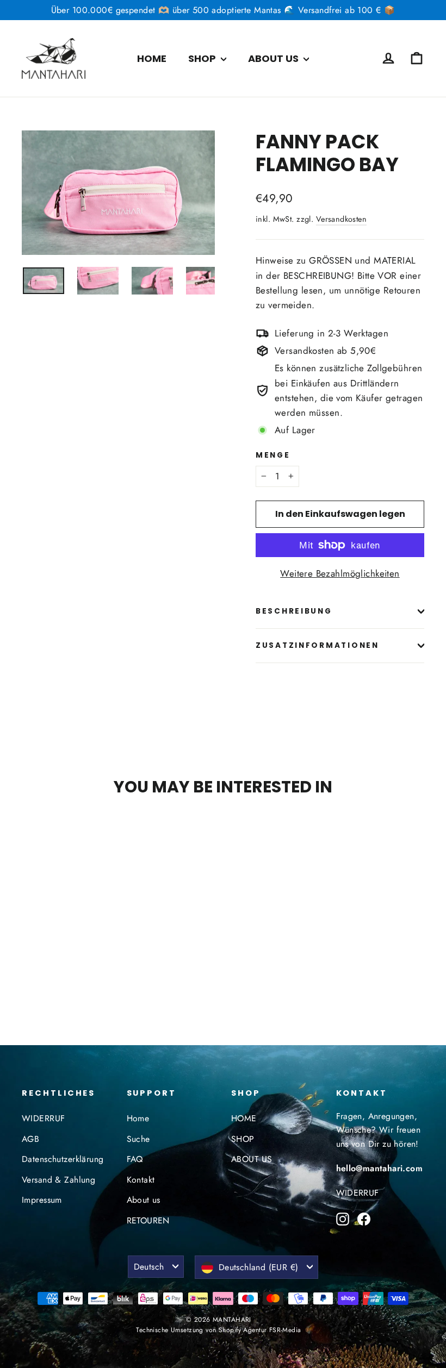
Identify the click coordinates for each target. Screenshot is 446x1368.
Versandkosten (341, 219)
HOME (151, 58)
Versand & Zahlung (58, 1179)
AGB (30, 1139)
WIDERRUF (43, 1118)
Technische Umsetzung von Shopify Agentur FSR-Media (218, 1330)
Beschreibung (294, 611)
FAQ (135, 1159)
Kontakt (141, 1179)
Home (138, 1118)
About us (143, 1200)
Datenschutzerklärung (63, 1159)
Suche (138, 1139)
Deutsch (149, 1266)
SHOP (203, 58)
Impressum (42, 1200)
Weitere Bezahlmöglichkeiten (339, 573)
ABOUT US (274, 58)
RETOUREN (148, 1220)
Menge (273, 455)
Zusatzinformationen (317, 645)
